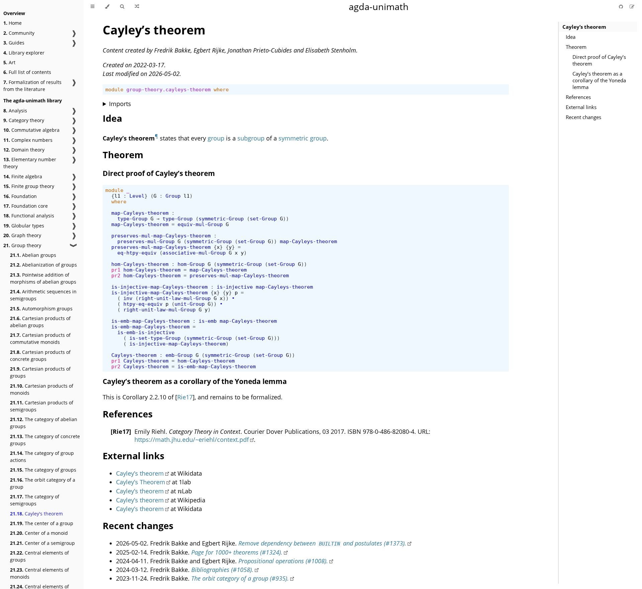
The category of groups (43, 470)
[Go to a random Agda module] (136, 6)
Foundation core (25, 206)
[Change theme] (107, 6)
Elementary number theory (29, 163)
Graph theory (22, 235)
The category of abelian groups (43, 422)
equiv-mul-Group (200, 224)
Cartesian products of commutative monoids (40, 338)
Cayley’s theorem (584, 26)
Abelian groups (33, 255)
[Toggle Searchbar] (122, 6)
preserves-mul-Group (146, 241)
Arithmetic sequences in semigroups (43, 295)
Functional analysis (28, 215)
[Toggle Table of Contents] (92, 6)
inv (127, 298)
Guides (13, 42)
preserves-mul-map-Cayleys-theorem (161, 235)
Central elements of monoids (39, 573)
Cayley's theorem (36, 513)
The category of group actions (42, 456)
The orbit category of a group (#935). (240, 578)
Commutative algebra (31, 130)
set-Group (263, 218)
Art (9, 62)
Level (136, 196)
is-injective (235, 287)
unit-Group (190, 304)
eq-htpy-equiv (136, 253)
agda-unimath (379, 6)
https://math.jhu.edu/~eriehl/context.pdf (191, 439)
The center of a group (41, 523)
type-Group (132, 218)
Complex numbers (27, 140)
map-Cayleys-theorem (140, 213)
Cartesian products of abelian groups (40, 321)
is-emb (208, 321)
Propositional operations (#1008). (283, 561)
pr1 (115, 270)
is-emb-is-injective (146, 332)
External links (581, 107)
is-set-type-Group (155, 338)
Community (18, 33)
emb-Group (179, 355)
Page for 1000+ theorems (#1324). (237, 552)
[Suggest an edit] (632, 6)
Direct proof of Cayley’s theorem (599, 60)
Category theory (23, 120)
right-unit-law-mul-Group (174, 298)
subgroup (250, 138)
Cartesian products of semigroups (41, 406)
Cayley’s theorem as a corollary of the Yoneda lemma (599, 80)
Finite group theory (28, 186)
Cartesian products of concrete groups (40, 355)
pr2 (115, 275)
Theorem (576, 46)
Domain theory (23, 149)
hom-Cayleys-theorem (140, 264)
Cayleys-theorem (133, 355)
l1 (117, 196)
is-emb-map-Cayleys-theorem (150, 321)
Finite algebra (22, 176)
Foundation (20, 196)
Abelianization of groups (43, 265)
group (216, 138)
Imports (120, 104)
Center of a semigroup (42, 543)
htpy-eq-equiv (143, 304)
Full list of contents (27, 72)
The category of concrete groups (45, 440)
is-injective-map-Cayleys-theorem (159, 287)
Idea (570, 36)
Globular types (23, 225)
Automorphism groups (41, 308)
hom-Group (191, 264)
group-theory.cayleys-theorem (168, 89)
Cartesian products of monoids (41, 389)
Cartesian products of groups (40, 372)
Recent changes (583, 117)
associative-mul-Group (194, 253)
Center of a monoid (39, 533)
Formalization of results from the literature (32, 85)
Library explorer (23, 53)
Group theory (22, 245)
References (578, 97)
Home (12, 23)
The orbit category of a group (42, 483)
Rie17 (185, 397)
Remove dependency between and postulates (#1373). (322, 543)
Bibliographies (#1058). (222, 570)
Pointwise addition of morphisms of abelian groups (43, 278)
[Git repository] (621, 6)
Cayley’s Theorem (140, 482)
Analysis (15, 110)
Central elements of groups (39, 556)
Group (173, 196)
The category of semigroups (34, 500)
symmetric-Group (221, 218)
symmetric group (303, 138)
